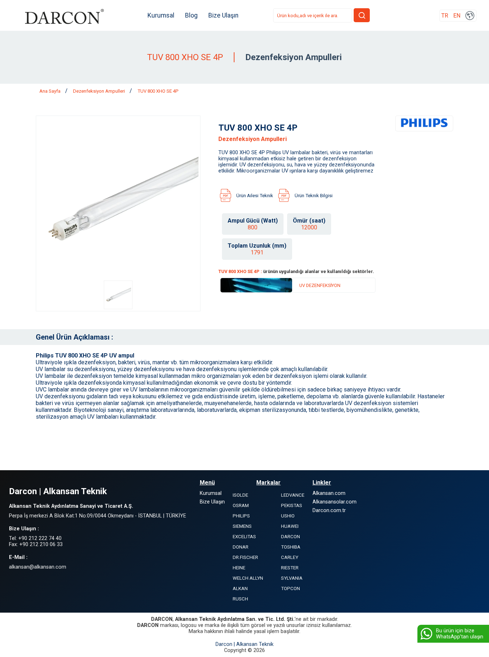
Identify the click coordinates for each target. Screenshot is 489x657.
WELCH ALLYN (248, 578)
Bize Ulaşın (223, 15)
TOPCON (290, 588)
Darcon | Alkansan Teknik (244, 644)
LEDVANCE (292, 495)
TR (444, 15)
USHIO (288, 516)
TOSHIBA (290, 547)
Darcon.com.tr (329, 510)
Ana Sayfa (50, 91)
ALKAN (240, 588)
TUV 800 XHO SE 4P (158, 91)
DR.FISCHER (245, 557)
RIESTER (290, 567)
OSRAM (241, 505)
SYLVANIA (291, 578)
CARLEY (289, 557)
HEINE (239, 567)
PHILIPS (241, 516)
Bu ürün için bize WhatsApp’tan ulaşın (459, 634)
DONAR (240, 547)
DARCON (290, 536)
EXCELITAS (244, 536)
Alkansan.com (329, 493)
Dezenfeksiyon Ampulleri (99, 91)
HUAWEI (290, 526)
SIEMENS (242, 526)
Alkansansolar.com (335, 502)
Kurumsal (160, 15)
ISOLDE (240, 495)
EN (456, 15)
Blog (191, 15)
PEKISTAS (291, 505)
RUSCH (240, 599)
